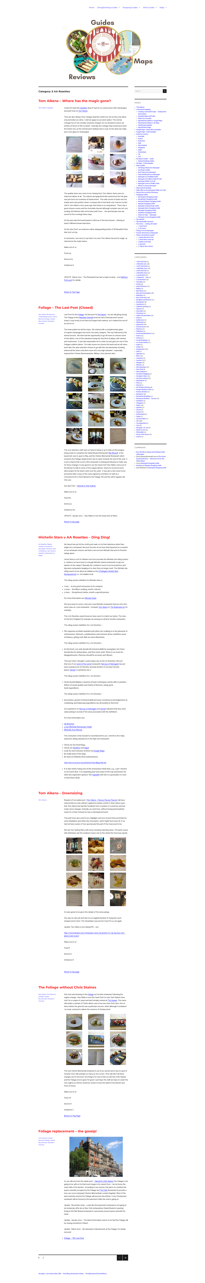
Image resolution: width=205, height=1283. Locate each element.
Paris (138, 383)
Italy (139, 143)
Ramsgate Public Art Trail (146, 181)
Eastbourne (140, 320)
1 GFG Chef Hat (141, 262)
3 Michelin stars (141, 273)
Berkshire (139, 295)
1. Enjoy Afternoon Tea (145, 237)
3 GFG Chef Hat (141, 271)
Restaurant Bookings (143, 396)
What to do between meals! (145, 235)
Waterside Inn (50, 553)
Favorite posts (141, 327)
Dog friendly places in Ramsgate (149, 174)
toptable (83, 108)
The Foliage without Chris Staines (67, 987)
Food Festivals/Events (143, 333)
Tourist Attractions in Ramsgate (147, 233)
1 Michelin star (141, 264)
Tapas (138, 416)
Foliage (81, 315)
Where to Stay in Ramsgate (147, 186)
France (140, 139)
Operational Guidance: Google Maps (150, 121)
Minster (139, 365)
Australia (141, 136)
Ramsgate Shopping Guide (147, 210)
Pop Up (138, 385)
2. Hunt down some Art (146, 239)
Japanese (139, 354)
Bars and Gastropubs (143, 293)
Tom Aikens (83, 111)
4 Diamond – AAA (142, 277)
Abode (72, 670)
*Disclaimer (140, 107)
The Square (112, 1000)
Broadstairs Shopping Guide (147, 199)
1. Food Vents (142, 226)
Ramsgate (139, 394)
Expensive (139, 324)
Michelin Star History (73, 730)
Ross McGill (140, 452)
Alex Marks (42, 314)
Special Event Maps (144, 127)
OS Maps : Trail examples (144, 163)
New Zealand (142, 145)
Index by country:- (142, 134)
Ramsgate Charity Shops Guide (148, 206)
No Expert (102, 315)
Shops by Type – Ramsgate (147, 215)
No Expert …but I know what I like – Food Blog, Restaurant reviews (61, 1274)
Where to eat (140, 430)
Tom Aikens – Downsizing (60, 793)
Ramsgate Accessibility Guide (148, 177)
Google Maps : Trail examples (146, 132)
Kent (137, 356)
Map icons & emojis (144, 118)
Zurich (138, 437)
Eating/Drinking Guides (107, 8)
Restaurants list (70, 574)
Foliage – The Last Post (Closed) (65, 308)
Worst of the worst (142, 434)
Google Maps (98, 751)
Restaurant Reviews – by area (146, 398)
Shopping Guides (130, 8)
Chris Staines (51, 994)
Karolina (139, 465)
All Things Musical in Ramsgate (149, 168)
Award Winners (141, 286)
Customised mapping (143, 109)
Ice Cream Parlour (142, 342)
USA (139, 156)
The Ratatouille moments (144, 222)
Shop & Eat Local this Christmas (147, 192)
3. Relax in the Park (144, 242)
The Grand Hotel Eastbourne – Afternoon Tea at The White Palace (151, 459)
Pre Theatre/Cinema (143, 387)
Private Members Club (143, 389)
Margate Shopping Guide (146, 204)
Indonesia (141, 141)
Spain (140, 150)
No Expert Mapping (142, 374)
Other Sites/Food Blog (143, 188)
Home (91, 8)
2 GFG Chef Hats (141, 266)
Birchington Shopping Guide (148, 197)
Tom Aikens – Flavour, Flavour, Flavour (102, 800)
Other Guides (148, 8)
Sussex (138, 412)
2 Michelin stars (141, 268)
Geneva (138, 338)
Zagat (86, 748)
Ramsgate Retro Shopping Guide (149, 208)
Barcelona (139, 291)
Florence (139, 329)
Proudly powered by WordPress (96, 1274)
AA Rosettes (69, 724)
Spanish (139, 407)
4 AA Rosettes (141, 275)
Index (138, 345)
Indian (138, 347)
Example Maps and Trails (146, 116)
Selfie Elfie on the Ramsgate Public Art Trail (151, 190)
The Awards (140, 219)
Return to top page (71, 522)
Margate (139, 363)
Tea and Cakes (141, 419)
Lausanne (139, 358)
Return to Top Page (72, 292)
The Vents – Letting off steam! (146, 224)
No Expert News (141, 376)
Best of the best (141, 297)
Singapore (141, 147)
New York (139, 369)
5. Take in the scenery (145, 246)
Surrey (138, 410)
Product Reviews (141, 392)
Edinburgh (140, 322)
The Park (104, 1190)
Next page (125, 1260)
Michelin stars (51, 549)
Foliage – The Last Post (74, 1238)
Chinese (139, 309)
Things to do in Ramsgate (145, 230)
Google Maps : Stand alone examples (148, 130)
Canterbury (140, 304)
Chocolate (139, 311)
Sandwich (139, 401)
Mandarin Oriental (86, 318)
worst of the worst (84, 664)
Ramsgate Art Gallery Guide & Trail (150, 179)
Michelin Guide (90, 598)
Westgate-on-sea (142, 428)
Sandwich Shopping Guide (147, 213)
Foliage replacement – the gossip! (67, 1131)
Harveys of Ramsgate (110, 664)
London (139, 360)
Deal (137, 318)
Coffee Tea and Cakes (143, 315)
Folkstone (139, 331)
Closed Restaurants (45, 316)
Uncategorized (141, 423)
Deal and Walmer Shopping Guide (149, 201)
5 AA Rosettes (141, 280)
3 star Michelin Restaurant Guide (78, 727)
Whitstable (140, 432)
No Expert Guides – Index (145, 159)
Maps (162, 8)
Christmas (139, 313)
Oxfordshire (140, 380)
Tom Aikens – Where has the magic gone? (74, 101)
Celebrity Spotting (142, 306)
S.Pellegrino (108, 571)
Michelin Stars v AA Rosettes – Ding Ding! (74, 537)
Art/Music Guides (144, 170)
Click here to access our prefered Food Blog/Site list (85, 763)
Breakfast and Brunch (143, 300)
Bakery (138, 289)
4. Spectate (141, 244)
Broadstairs (140, 302)
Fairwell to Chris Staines (86, 486)
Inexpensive (140, 349)
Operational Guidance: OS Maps (148, 123)
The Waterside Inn (117, 607)
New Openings (141, 367)
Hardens (76, 748)
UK (139, 154)
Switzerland (142, 152)
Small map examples (145, 125)
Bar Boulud (113, 453)
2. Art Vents (142, 228)
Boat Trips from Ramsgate (147, 172)
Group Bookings (141, 340)
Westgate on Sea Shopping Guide (149, 217)
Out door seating (141, 378)
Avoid (138, 284)
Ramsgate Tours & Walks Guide (148, 183)
